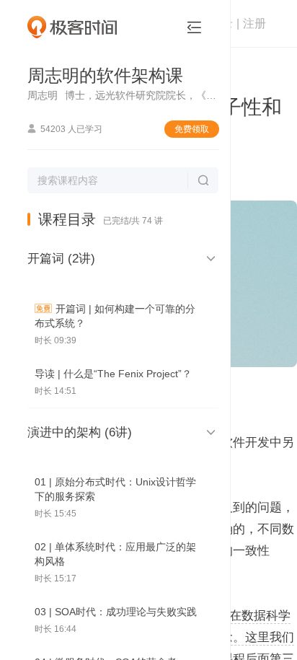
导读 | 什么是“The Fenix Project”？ (113, 373)
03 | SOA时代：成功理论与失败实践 (116, 611)
